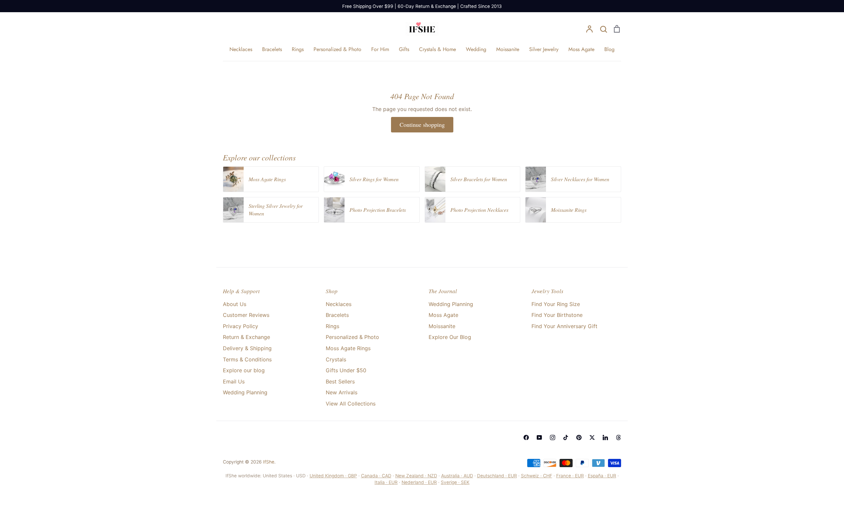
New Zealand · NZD (416, 475)
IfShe (268, 461)
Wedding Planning (245, 392)
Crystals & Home (437, 49)
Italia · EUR (386, 482)
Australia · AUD (457, 475)
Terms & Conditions (247, 359)
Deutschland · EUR (497, 475)
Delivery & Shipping (247, 348)
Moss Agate (581, 49)
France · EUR (570, 475)
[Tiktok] (565, 437)
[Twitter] (592, 437)
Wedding (476, 49)
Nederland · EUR (419, 482)
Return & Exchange (246, 337)
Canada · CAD (376, 475)
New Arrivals (341, 392)
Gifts (404, 49)
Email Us (234, 381)
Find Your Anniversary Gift (564, 326)
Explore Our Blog (450, 337)
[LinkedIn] (605, 437)
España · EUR (602, 475)
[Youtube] (539, 437)
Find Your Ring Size (555, 304)
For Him (380, 49)
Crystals (336, 359)
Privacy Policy (240, 326)
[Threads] (618, 437)
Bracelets (272, 49)
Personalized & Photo (337, 49)
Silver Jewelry (543, 49)
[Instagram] (552, 437)
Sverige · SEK (455, 482)
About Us (234, 304)
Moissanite (507, 49)
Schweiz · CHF (536, 475)
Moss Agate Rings (348, 348)
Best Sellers (340, 381)
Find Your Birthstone (557, 315)
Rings (298, 49)
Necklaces (240, 49)
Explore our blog (244, 370)
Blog (609, 49)
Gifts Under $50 (346, 370)
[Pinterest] (579, 437)
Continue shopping (422, 124)
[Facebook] (526, 437)
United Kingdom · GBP (333, 475)
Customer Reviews (246, 315)
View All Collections (351, 403)
